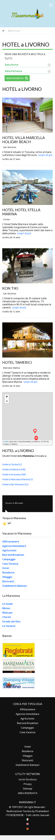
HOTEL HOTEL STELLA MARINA (21, 212)
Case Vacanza (10, 563)
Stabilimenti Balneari (14, 585)
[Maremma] (27, 13)
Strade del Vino (11, 621)
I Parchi (6, 617)
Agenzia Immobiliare (14, 546)
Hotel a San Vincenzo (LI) (15, 484)
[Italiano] (27, 819)
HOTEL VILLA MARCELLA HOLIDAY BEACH (23, 139)
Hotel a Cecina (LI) (12, 464)
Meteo (6, 608)
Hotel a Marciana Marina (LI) (17, 479)
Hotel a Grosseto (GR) (14, 474)
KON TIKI (10, 288)
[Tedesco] (27, 828)
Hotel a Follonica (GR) (13, 469)
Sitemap (27, 788)
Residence (8, 572)
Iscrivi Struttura (28, 779)
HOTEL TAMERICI (17, 362)
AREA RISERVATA (27, 793)
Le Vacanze (8, 626)
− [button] (7, 401)
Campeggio (9, 559)
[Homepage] (3, 30)
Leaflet (5, 441)
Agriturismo (9, 550)
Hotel (5, 568)
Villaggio (7, 577)
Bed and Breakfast (13, 554)
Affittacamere (10, 541)
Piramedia (41, 811)
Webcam (7, 612)
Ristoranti (8, 581)
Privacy (28, 784)
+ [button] (7, 396)
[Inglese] (27, 824)
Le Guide (7, 603)
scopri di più (45, 155)
